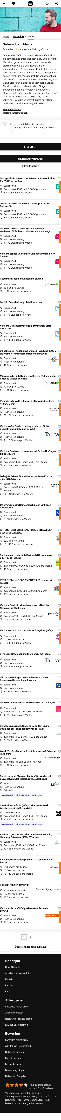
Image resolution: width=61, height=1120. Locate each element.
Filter (29, 146)
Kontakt (9, 979)
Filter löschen (30, 166)
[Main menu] (4, 3)
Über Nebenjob (13, 967)
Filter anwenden (30, 158)
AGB (47, 1099)
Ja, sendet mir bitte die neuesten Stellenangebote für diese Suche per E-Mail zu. (32, 127)
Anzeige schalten (14, 1012)
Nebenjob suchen (14, 1052)
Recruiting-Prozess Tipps (18, 1018)
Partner (9, 985)
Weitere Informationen (15, 112)
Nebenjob (18, 36)
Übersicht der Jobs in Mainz (30, 946)
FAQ (7, 991)
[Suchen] (48, 3)
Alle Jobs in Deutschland (18, 1046)
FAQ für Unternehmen (16, 1024)
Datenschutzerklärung (16, 1103)
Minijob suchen (13, 1058)
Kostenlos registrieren (16, 1006)
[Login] (56, 3)
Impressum (37, 1103)
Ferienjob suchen (14, 1064)
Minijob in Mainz (12, 109)
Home (6, 36)
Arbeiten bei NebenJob (17, 973)
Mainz (31, 36)
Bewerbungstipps (14, 1070)
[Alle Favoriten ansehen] (13, 3)
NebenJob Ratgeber (16, 1076)
